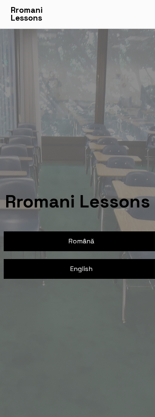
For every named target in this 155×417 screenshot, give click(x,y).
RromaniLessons (27, 14)
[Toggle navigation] (139, 14)
